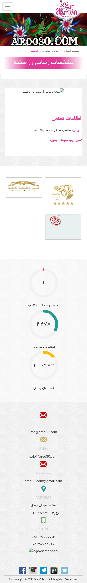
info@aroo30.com (43, 432)
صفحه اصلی (71, 51)
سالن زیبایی (51, 51)
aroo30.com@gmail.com (43, 481)
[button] (6, 29)
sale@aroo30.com (43, 456)
